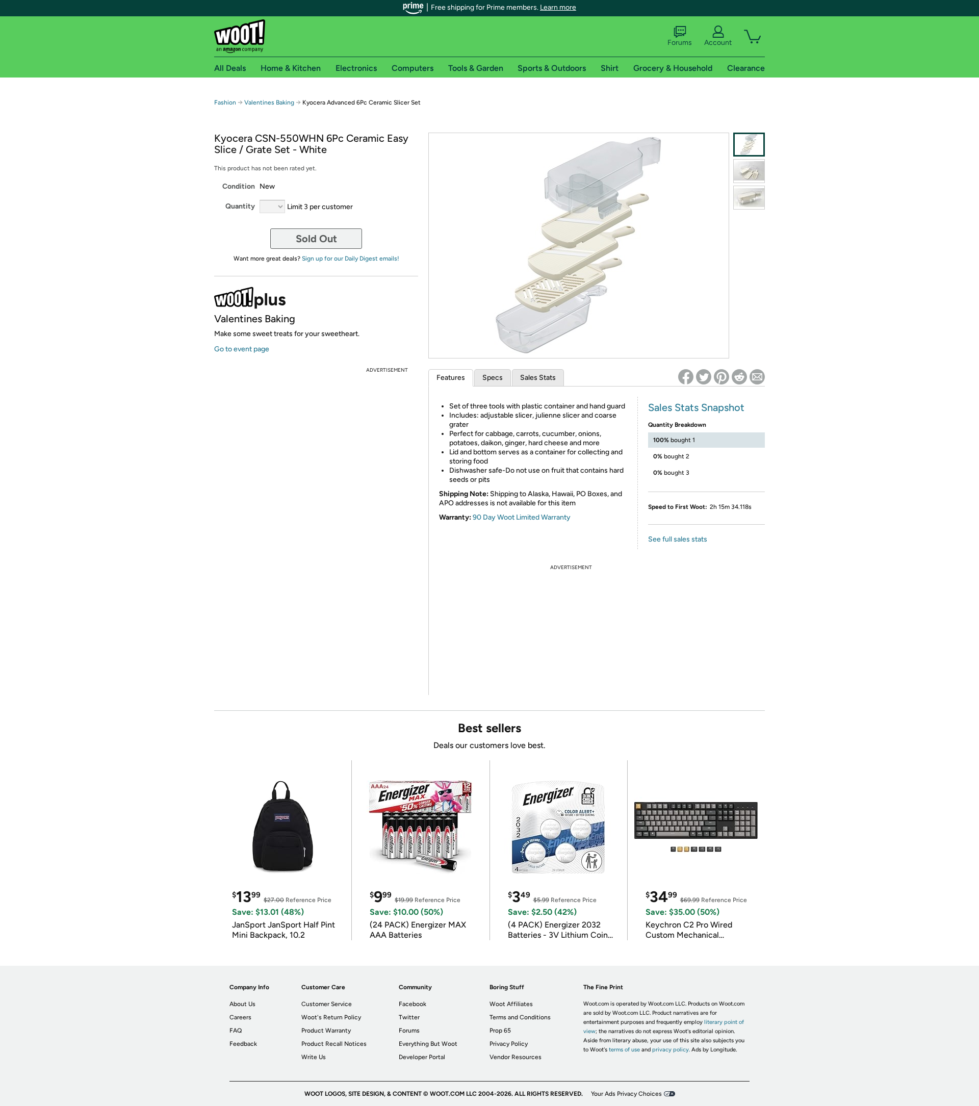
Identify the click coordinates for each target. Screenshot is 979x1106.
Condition (238, 186)
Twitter (409, 1017)
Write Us (313, 1057)
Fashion (225, 102)
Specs (492, 377)
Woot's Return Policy (331, 1017)
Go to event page (241, 349)
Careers (240, 1017)
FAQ (235, 1030)
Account (718, 42)
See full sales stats (677, 539)
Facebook (412, 1004)
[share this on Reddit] (739, 376)
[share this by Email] (757, 376)
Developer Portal (422, 1057)
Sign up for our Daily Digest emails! (350, 258)
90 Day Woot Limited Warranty (522, 517)
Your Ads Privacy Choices (626, 1093)
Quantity (240, 206)
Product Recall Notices (334, 1043)
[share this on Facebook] (685, 376)
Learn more (558, 7)
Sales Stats (538, 377)
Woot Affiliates (511, 1004)
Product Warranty (326, 1030)
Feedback (243, 1043)
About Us (242, 1004)
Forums (679, 42)
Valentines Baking (269, 102)
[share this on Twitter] (703, 376)
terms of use (624, 1049)
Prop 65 (500, 1030)
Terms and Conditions (520, 1017)
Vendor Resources (516, 1057)
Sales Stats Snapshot (696, 407)
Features (450, 377)
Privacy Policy (509, 1043)
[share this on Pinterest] (721, 376)
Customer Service (326, 1004)
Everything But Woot (428, 1043)
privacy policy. (671, 1049)
